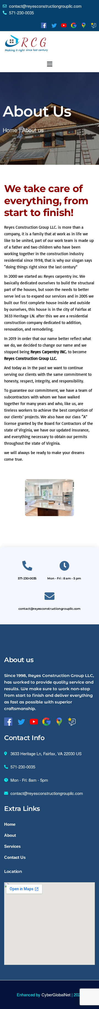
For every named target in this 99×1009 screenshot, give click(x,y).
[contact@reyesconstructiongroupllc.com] (49, 596)
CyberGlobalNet (56, 994)
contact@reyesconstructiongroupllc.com (49, 609)
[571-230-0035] (27, 566)
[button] (49, 64)
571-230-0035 (27, 578)
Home (10, 130)
